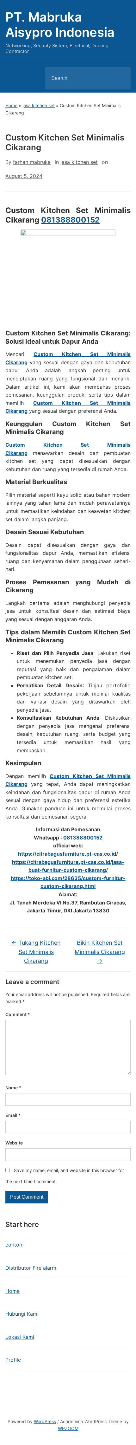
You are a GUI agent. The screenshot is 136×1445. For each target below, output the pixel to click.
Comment (17, 1014)
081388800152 (70, 219)
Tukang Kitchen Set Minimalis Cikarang (36, 951)
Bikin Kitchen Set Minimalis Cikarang (100, 951)
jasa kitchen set (38, 105)
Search (120, 78)
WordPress (45, 1421)
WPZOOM (68, 1428)
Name (13, 1087)
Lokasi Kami (19, 1337)
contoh (13, 1244)
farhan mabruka (32, 162)
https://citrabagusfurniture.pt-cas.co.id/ (68, 854)
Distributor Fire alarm (30, 1268)
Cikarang (16, 411)
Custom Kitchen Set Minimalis (82, 403)
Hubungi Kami (22, 1314)
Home (11, 105)
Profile (13, 1360)
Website (14, 1142)
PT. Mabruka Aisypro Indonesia (59, 24)
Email (13, 1115)
